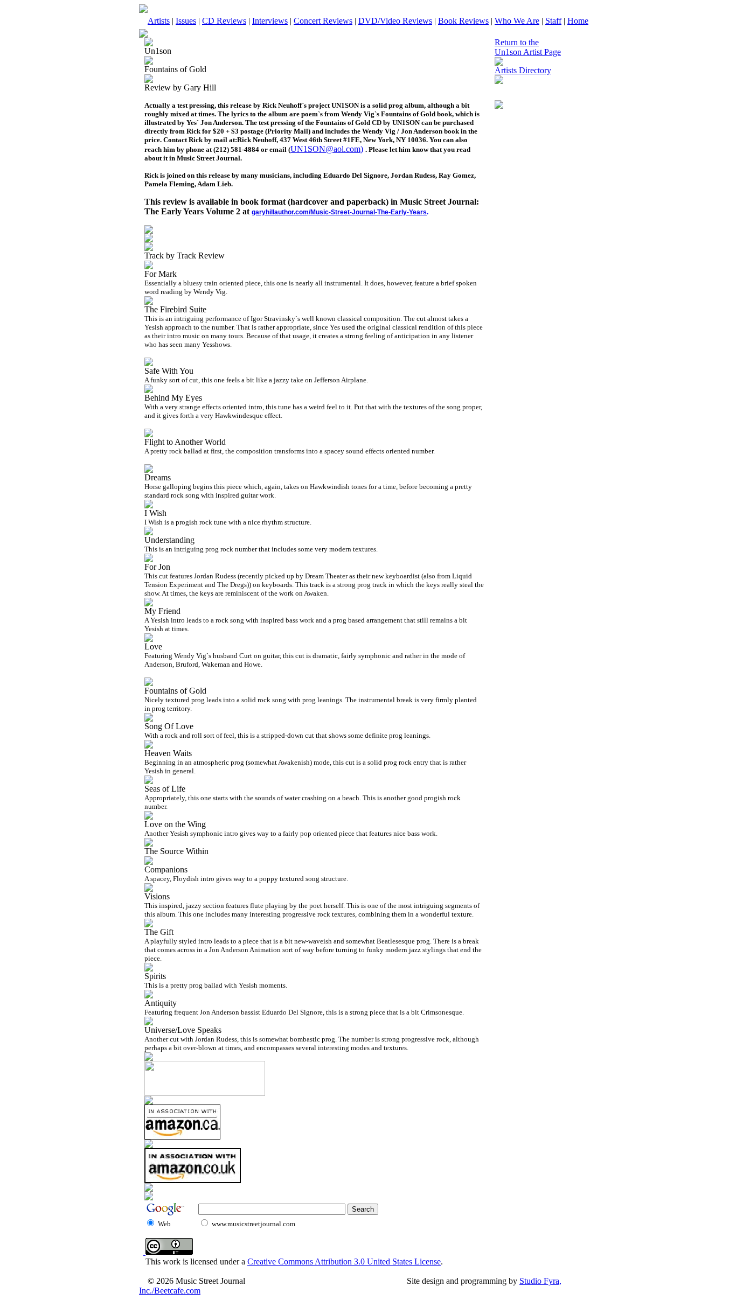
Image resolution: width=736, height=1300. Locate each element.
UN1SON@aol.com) (326, 148)
